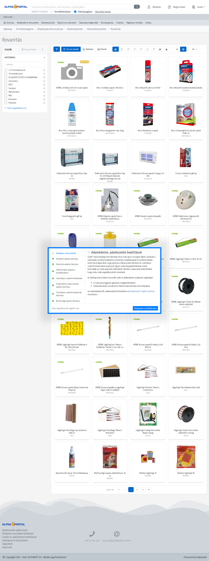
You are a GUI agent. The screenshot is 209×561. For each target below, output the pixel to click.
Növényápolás (107, 22)
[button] (156, 7)
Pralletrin (12, 102)
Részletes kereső (103, 11)
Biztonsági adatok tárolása (68, 301)
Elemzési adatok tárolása (67, 264)
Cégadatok (7, 543)
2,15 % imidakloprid (17, 70)
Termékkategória (24, 28)
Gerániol (12, 88)
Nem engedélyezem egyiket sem (65, 308)
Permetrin (13, 99)
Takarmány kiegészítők (88, 22)
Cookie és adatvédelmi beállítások (19, 536)
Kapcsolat (8, 17)
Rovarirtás (116, 28)
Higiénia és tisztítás (134, 22)
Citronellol (13, 81)
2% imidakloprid (16, 73)
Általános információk (66, 253)
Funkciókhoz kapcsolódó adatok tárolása (67, 285)
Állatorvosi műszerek (67, 22)
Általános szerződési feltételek (18, 533)
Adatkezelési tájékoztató (14, 530)
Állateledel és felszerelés (28, 22)
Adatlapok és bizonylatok (15, 540)
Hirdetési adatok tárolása (67, 258)
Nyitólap (10, 22)
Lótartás (120, 22)
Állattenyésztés (48, 22)
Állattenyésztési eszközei (50, 28)
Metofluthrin (14, 91)
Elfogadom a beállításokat (145, 308)
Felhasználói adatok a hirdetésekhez (65, 271)
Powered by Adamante (195, 557)
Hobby (148, 22)
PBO (10, 95)
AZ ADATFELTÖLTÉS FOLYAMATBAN (23, 77)
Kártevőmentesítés (96, 28)
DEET (11, 84)
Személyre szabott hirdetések (69, 278)
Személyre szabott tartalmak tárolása (69, 294)
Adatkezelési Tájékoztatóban (142, 291)
